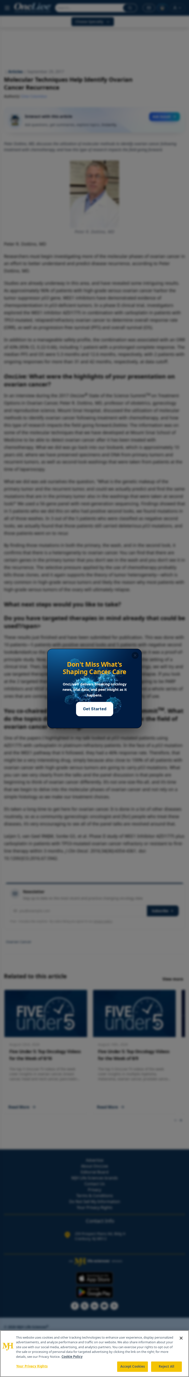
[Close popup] (135, 655)
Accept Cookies (132, 1366)
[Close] (181, 1338)
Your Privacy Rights (31, 1366)
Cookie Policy (72, 1356)
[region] (94, 1353)
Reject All (166, 1366)
